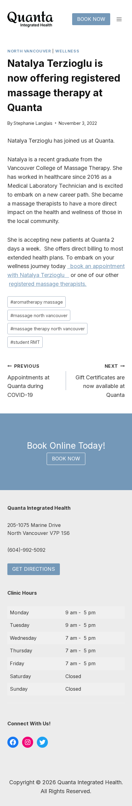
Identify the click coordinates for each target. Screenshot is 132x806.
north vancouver (29, 51)
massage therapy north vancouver (47, 328)
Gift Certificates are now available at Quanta (100, 380)
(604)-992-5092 (26, 550)
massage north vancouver (39, 315)
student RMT (25, 342)
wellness (67, 51)
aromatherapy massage (36, 302)
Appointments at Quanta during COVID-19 (28, 380)
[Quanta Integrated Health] (30, 19)
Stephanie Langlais (33, 123)
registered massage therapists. (48, 284)
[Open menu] (119, 19)
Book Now (91, 19)
